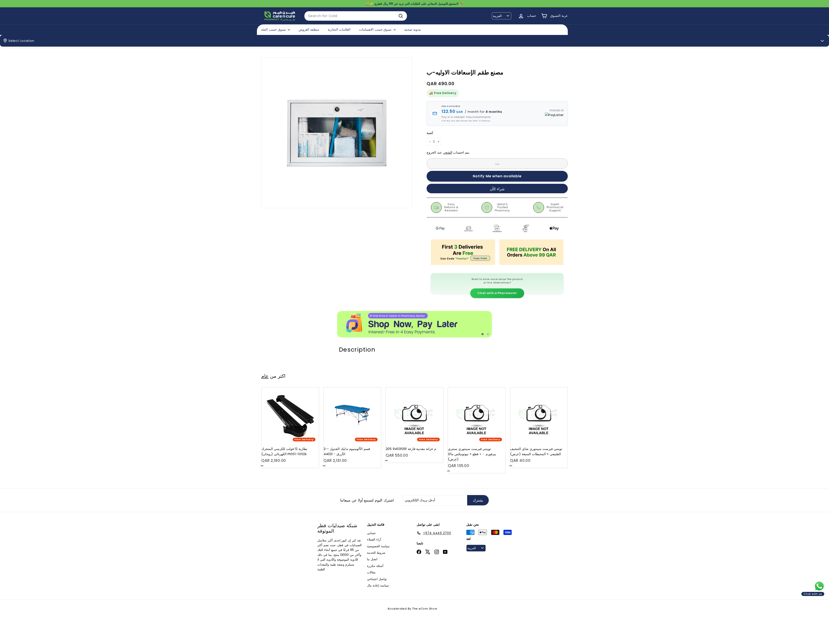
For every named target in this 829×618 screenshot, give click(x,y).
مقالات (371, 572)
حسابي (371, 533)
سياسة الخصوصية (378, 546)
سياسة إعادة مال (378, 585)
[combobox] (355, 16)
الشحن (447, 152)
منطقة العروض (309, 29)
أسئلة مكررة (375, 566)
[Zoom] (336, 133)
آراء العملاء (374, 539)
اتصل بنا (372, 559)
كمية (430, 132)
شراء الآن (497, 189)
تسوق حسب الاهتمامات (375, 29)
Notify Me (311, 389)
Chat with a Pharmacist (497, 293)
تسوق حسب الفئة (274, 29)
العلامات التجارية (339, 29)
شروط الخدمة (376, 552)
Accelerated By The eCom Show (412, 609)
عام (265, 376)
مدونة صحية (412, 29)
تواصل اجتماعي (377, 579)
